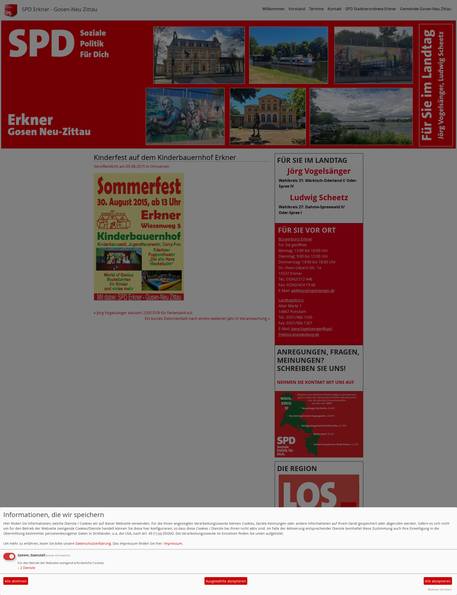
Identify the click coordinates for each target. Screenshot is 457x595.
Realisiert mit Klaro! (440, 589)
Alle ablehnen (16, 581)
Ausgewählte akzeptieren (226, 581)
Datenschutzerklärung (93, 543)
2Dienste (26, 567)
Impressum (173, 543)
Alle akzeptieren (438, 581)
